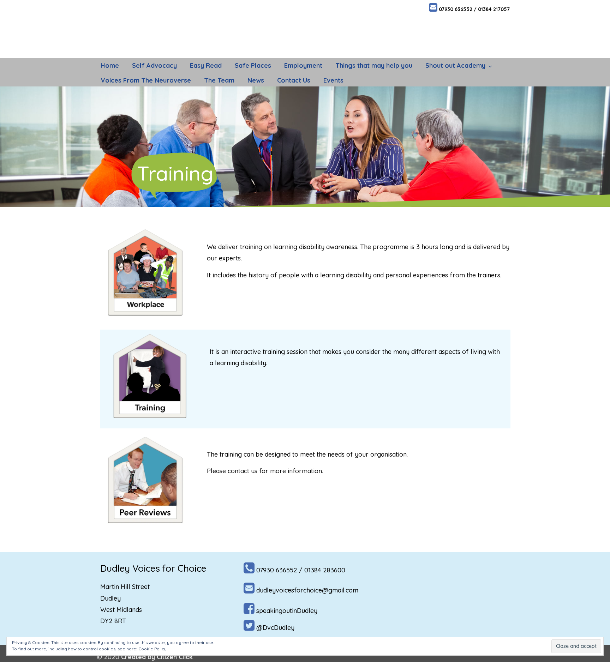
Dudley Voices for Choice (156, 28)
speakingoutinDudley (286, 611)
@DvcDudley (275, 628)
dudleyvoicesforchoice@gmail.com (307, 590)
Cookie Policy (152, 648)
